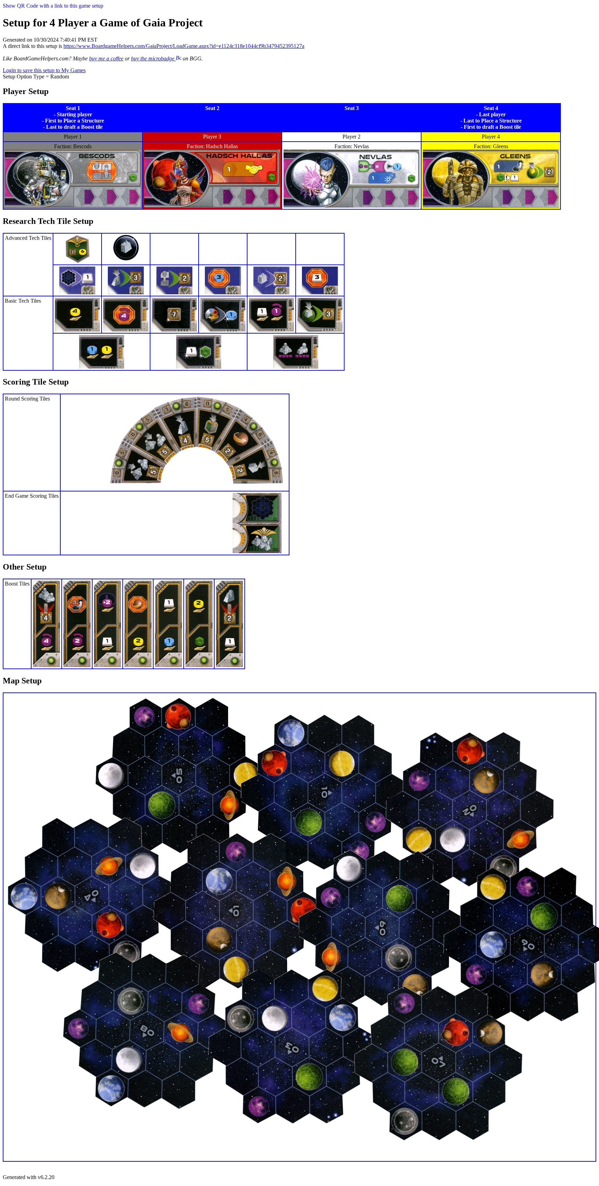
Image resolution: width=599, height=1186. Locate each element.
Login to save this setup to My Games (44, 70)
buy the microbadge (153, 58)
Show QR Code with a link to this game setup (53, 6)
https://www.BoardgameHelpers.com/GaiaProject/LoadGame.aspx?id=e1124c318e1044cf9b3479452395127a (183, 46)
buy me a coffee (106, 58)
